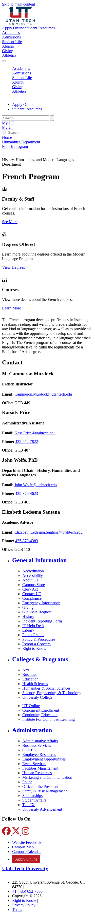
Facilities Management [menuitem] (40, 768)
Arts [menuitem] (25, 670)
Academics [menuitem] (11, 32)
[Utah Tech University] (20, 23)
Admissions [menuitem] (11, 37)
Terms (17, 909)
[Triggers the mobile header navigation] (4, 61)
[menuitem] (52, 560)
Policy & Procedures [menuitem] (38, 639)
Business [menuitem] (29, 674)
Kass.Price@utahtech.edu (34, 433)
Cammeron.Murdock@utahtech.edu (43, 394)
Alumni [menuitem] (8, 46)
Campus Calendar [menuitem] (26, 851)
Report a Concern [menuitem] (36, 644)
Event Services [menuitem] (34, 764)
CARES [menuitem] (29, 750)
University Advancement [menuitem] (42, 809)
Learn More (11, 308)
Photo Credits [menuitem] (33, 635)
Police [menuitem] (27, 782)
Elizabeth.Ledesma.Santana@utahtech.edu (48, 532)
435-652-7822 (26, 441)
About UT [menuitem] (30, 580)
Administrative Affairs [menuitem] (40, 741)
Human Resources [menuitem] (37, 773)
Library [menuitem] (28, 630)
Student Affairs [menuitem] (34, 800)
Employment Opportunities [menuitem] (44, 759)
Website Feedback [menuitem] (26, 842)
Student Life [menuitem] (12, 42)
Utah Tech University (25, 868)
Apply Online (13, 28)
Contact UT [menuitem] (31, 594)
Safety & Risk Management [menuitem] (44, 791)
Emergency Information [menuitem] (41, 603)
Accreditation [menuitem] (33, 571)
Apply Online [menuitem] (26, 859)
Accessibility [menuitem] (32, 575)
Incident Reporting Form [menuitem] (42, 621)
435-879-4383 (26, 541)
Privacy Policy (24, 905)
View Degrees (13, 267)
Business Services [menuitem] (36, 745)
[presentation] (15, 146)
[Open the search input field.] (4, 132)
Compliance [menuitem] (32, 598)
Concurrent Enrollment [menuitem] (40, 710)
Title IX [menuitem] (28, 805)
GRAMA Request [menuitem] (36, 612)
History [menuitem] (28, 616)
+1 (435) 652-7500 (28, 891)
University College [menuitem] (37, 697)
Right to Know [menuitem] (34, 648)
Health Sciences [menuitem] (35, 683)
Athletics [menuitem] (9, 55)
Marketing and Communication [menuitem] (47, 777)
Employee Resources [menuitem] (39, 754)
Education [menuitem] (30, 679)
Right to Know (24, 900)
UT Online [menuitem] (31, 706)
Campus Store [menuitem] (33, 584)
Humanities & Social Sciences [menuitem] (46, 688)
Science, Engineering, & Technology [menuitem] (51, 693)
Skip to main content (18, 4)
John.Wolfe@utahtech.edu (35, 485)
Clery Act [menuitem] (30, 589)
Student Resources (40, 28)
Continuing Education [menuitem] (40, 715)
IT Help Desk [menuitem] (33, 625)
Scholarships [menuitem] (32, 795)
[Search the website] (52, 118)
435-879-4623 (26, 493)
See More (9, 222)
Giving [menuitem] (7, 51)
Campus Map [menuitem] (23, 847)
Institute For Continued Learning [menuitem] (48, 719)
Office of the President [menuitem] (40, 786)
